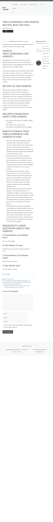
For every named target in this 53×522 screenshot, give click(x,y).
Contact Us (14, 8)
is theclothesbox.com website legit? (12, 280)
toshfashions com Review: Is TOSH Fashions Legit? (46, 51)
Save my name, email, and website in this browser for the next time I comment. (18, 326)
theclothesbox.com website (9, 282)
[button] (12, 12)
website (9, 261)
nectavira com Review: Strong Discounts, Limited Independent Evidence (46, 63)
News (42, 4)
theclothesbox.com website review (13, 284)
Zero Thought (15, 4)
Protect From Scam (33, 4)
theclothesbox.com (25, 280)
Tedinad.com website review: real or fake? (14, 287)
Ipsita (4, 28)
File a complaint (23, 4)
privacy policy (17, 351)
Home (4, 41)
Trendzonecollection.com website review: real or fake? (16, 285)
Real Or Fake (10, 31)
